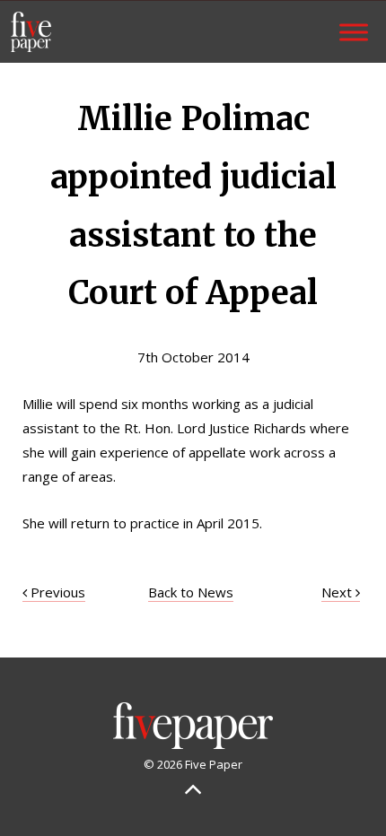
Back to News (190, 592)
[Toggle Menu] (353, 31)
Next (338, 592)
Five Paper (31, 31)
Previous (56, 592)
